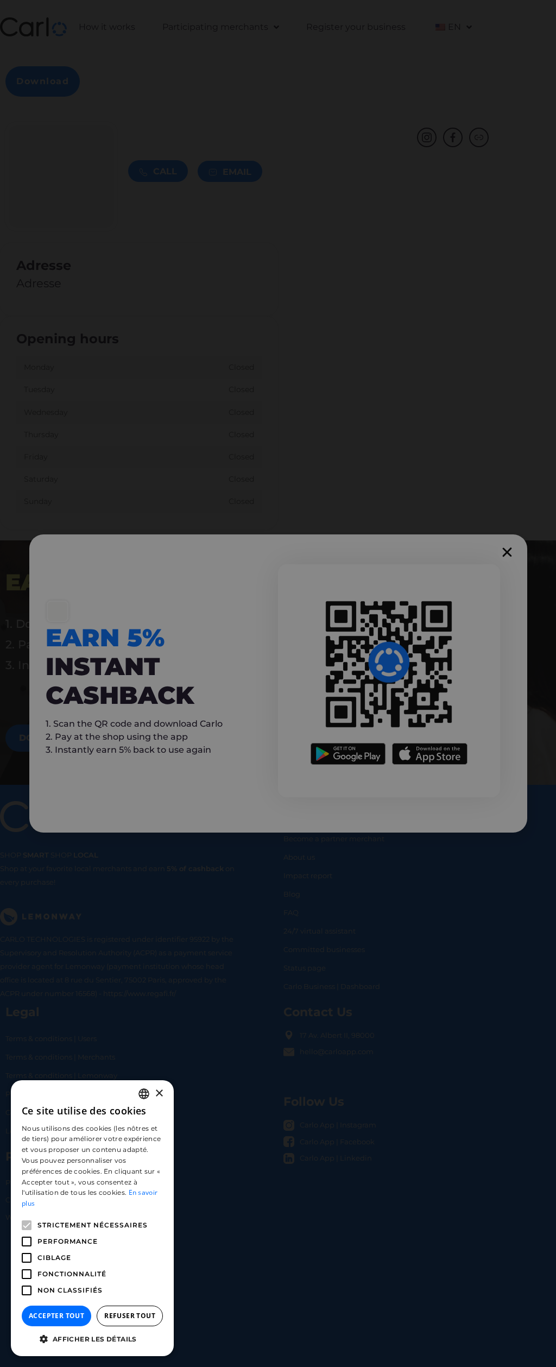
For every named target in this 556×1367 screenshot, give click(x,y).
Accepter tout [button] (56, 1315)
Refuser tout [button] (129, 1315)
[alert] (278, 683)
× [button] (159, 1093)
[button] (92, 1339)
